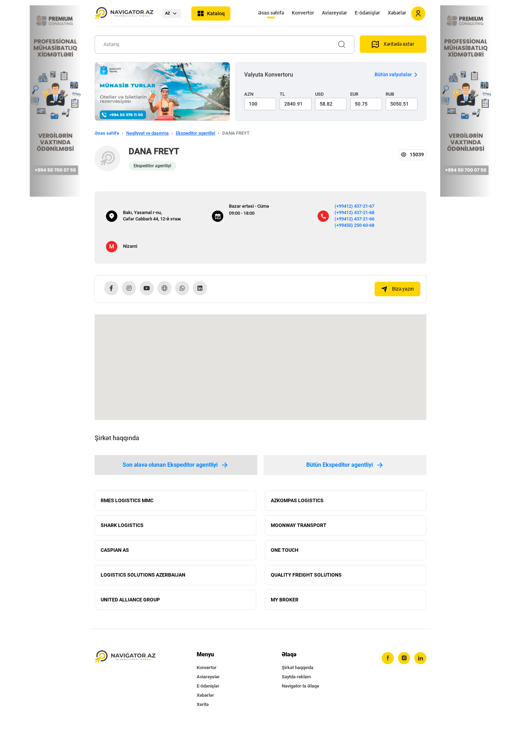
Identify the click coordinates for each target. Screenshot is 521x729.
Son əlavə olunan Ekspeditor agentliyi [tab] (170, 464)
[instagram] (404, 658)
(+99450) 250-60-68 (354, 225)
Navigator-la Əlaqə (300, 686)
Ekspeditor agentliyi (195, 133)
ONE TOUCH (284, 550)
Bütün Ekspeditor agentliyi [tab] (339, 464)
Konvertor (303, 13)
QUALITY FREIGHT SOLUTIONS (306, 575)
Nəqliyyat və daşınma (147, 133)
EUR (354, 94)
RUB (390, 94)
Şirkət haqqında (297, 667)
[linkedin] (420, 658)
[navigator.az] (125, 656)
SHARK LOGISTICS (122, 525)
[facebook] (388, 658)
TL (282, 94)
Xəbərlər (397, 13)
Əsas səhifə (271, 13)
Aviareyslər (334, 13)
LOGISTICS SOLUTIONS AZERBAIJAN (143, 575)
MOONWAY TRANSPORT (298, 525)
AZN (248, 94)
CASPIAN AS (115, 550)
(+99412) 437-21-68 (354, 212)
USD (319, 94)
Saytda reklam (296, 676)
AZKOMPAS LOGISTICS (297, 500)
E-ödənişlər (367, 13)
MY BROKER (284, 599)
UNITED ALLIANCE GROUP (130, 599)
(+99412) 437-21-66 (354, 218)
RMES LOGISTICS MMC (127, 500)
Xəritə (203, 704)
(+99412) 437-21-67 (354, 206)
